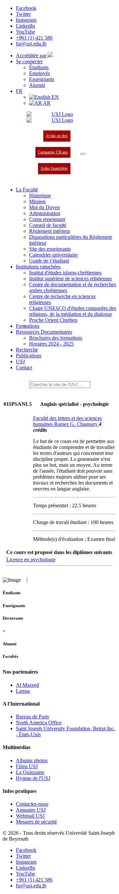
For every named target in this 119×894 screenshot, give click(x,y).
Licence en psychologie (31, 559)
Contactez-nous (32, 804)
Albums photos (32, 760)
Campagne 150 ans (53, 152)
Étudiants (39, 67)
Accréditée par (32, 55)
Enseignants (41, 79)
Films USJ (27, 766)
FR (19, 91)
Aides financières (54, 168)
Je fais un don (57, 135)
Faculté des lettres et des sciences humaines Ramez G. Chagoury (67, 421)
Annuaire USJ (31, 810)
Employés (39, 73)
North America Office (38, 722)
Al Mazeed (27, 685)
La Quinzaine (30, 772)
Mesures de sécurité (36, 821)
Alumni (37, 85)
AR (46, 103)
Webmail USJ (30, 816)
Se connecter (29, 61)
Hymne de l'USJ (33, 778)
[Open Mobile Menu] (83, 154)
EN (54, 97)
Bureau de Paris (32, 716)
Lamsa (23, 691)
